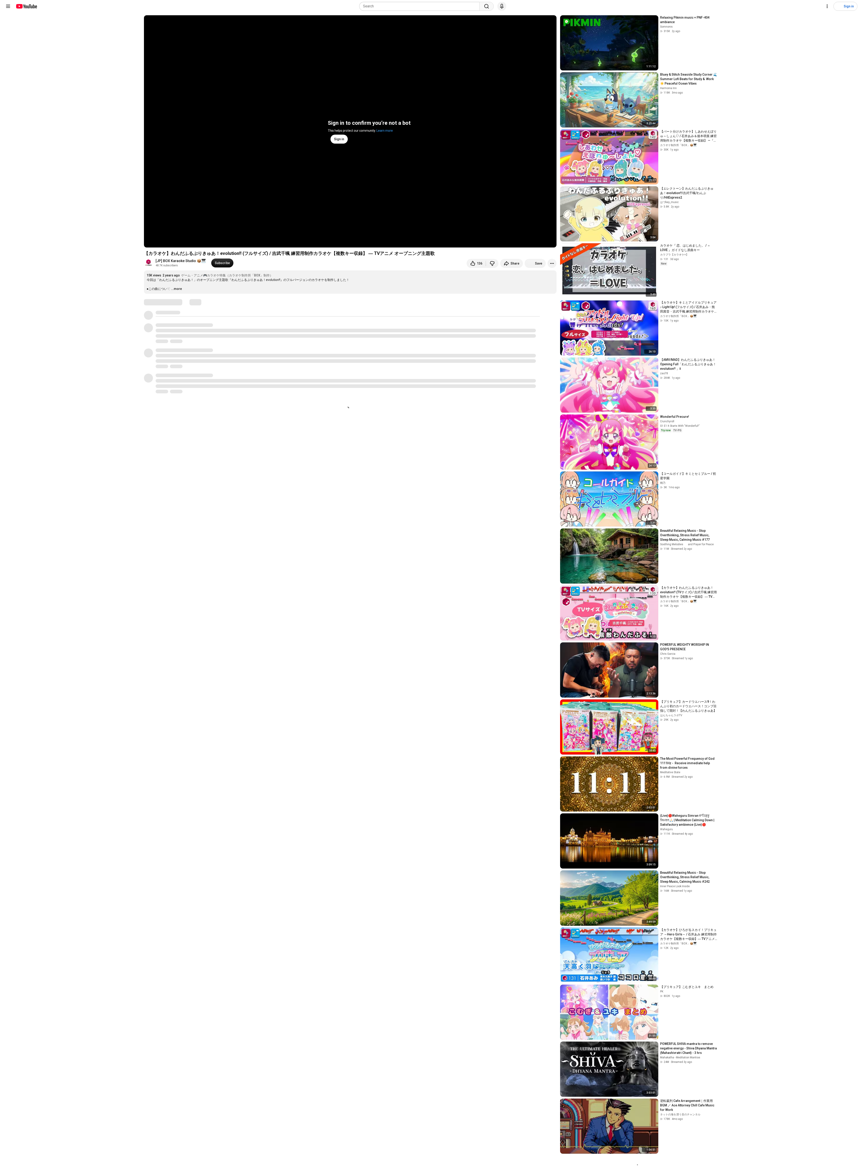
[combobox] (420, 6)
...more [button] (176, 289)
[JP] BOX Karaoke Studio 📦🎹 (181, 261)
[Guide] (8, 6)
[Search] (486, 6)
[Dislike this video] (492, 263)
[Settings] (827, 6)
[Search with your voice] (501, 6)
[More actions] (552, 263)
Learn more (384, 130)
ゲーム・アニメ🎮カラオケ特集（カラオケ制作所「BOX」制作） (227, 275)
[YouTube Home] (26, 6)
